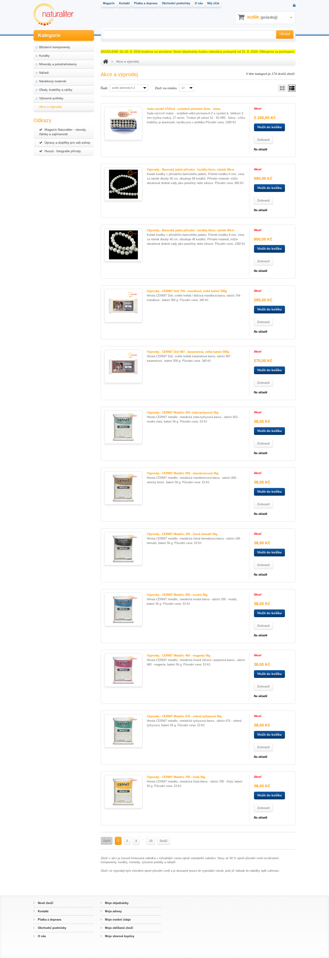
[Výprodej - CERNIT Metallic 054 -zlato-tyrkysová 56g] (123, 427)
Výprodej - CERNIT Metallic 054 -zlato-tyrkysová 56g (182, 412)
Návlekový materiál (52, 81)
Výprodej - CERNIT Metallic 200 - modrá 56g (177, 594)
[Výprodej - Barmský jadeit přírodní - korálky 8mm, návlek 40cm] (123, 245)
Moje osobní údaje (117, 919)
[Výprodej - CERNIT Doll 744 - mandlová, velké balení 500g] (123, 305)
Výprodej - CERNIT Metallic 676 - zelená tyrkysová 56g (184, 716)
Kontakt (42, 911)
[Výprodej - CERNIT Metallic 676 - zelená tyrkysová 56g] (123, 731)
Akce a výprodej (50, 106)
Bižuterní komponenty (54, 47)
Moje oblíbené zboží (118, 928)
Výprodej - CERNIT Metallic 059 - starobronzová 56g (182, 473)
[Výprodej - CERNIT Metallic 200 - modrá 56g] (123, 609)
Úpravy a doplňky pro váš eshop (67, 142)
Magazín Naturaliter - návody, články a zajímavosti (62, 132)
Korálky (44, 55)
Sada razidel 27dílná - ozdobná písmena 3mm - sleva (183, 109)
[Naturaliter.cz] (54, 14)
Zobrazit (263, 139)
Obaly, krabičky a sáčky (55, 89)
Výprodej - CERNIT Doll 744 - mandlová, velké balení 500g (187, 291)
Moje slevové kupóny (119, 936)
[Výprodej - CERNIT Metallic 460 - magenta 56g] (123, 670)
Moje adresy (113, 911)
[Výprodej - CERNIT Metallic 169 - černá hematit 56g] (123, 548)
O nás (41, 936)
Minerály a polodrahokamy (58, 64)
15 (151, 841)
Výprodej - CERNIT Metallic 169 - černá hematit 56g (182, 534)
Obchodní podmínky (51, 928)
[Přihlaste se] (294, 5)
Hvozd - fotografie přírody (63, 151)
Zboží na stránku (166, 88)
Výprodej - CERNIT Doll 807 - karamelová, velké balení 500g (188, 351)
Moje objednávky (116, 903)
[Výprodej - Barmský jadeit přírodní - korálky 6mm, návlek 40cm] (123, 184)
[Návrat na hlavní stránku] (105, 61)
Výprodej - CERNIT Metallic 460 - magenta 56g (178, 655)
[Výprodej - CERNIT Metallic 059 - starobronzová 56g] (123, 488)
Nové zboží (45, 903)
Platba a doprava (49, 919)
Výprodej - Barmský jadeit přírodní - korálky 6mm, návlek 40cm (190, 169)
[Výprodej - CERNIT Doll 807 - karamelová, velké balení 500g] (123, 366)
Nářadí (44, 72)
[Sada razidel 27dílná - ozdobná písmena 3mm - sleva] (123, 123)
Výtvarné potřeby (51, 98)
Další (163, 841)
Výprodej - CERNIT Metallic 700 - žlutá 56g (176, 777)
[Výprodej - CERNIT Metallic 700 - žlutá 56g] (123, 791)
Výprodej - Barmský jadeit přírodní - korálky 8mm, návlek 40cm (190, 230)
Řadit (104, 88)
